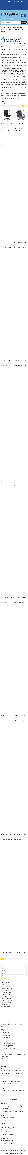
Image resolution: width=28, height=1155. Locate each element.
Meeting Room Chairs (6, 998)
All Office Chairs (5, 984)
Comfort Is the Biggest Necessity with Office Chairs (13, 1081)
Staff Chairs (4, 996)
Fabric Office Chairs (6, 1016)
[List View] (26, 106)
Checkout (3, 1062)
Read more (2, 126)
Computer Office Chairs (6, 988)
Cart (2, 1060)
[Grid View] (23, 106)
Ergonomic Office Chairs (7, 1014)
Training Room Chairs (6, 1017)
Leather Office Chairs (6, 990)
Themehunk (19, 1153)
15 (16, 959)
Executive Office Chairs (6, 986)
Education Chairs (5, 1004)
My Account (4, 1058)
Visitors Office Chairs (6, 1002)
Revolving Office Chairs (6, 992)
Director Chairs (5, 1012)
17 (22, 959)
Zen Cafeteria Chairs (6, 1006)
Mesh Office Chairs (5, 994)
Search (24, 22)
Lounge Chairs (4, 1008)
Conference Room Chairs (7, 1000)
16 (19, 959)
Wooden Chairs (5, 1010)
